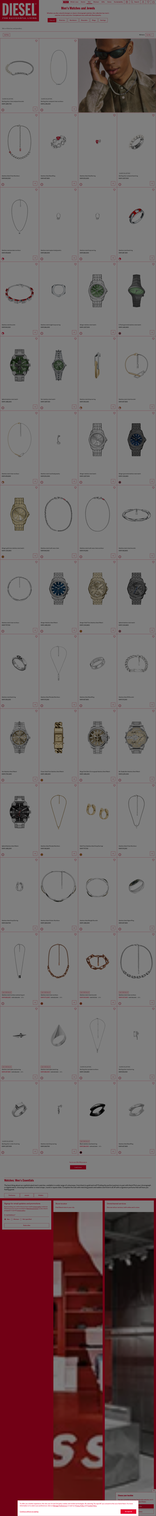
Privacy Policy (79, 1506)
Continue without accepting (29, 1511)
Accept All (128, 1511)
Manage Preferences (60, 1506)
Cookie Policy (92, 1506)
